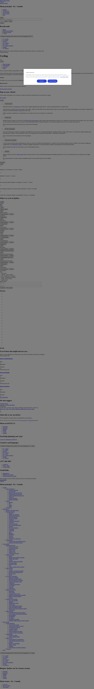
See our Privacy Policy (64, 77)
